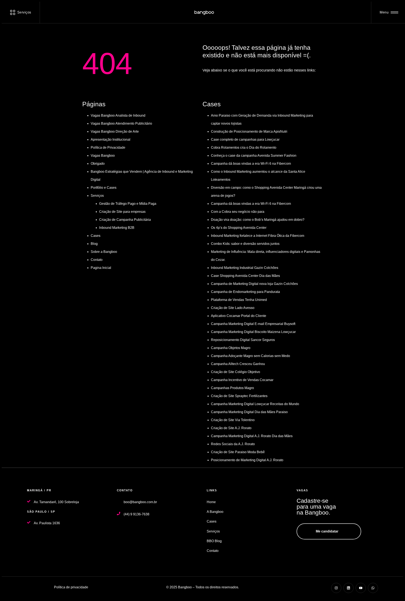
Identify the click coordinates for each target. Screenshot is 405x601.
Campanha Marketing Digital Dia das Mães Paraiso (249, 412)
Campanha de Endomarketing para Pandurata (245, 292)
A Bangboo (215, 511)
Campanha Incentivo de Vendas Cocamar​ (242, 380)
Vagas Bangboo (103, 155)
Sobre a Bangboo (104, 251)
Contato (97, 259)
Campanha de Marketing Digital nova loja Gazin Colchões (254, 284)
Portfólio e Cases (103, 187)
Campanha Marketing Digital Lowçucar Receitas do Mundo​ (255, 404)
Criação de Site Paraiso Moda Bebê (238, 452)
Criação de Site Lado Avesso (232, 308)
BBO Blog (214, 541)
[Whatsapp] (373, 588)
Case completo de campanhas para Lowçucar (245, 139)
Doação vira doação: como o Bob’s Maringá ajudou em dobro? (257, 219)
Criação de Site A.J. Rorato (231, 428)
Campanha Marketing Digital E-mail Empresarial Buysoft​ (253, 324)
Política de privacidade (71, 587)
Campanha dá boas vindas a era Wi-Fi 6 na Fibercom (251, 163)
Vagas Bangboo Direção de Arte (115, 131)
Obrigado (98, 163)
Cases (95, 235)
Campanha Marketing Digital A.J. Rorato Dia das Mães (252, 436)
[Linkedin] (348, 588)
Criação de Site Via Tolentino (233, 420)
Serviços (97, 195)
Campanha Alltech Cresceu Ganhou (238, 364)
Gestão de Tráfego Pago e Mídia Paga (127, 203)
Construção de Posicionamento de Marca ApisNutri (249, 131)
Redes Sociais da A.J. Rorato (233, 444)
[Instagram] (336, 588)
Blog (94, 243)
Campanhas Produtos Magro (232, 388)
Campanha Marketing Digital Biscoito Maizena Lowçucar (253, 332)
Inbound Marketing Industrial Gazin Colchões (244, 268)
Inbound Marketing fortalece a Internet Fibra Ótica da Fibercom (257, 235)
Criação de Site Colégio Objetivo (235, 372)
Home (211, 502)
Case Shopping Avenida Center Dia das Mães (245, 276)
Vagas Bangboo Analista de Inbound (118, 115)
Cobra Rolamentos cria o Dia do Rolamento (243, 147)
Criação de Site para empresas (122, 211)
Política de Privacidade (108, 147)
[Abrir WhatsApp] (394, 590)
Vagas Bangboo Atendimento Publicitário (121, 123)
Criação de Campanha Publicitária (125, 219)
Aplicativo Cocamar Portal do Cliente (238, 316)
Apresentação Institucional (110, 139)
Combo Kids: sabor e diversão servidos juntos (245, 243)
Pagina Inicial (101, 268)
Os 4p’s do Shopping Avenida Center (238, 227)
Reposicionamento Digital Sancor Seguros (243, 340)
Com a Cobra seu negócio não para (237, 211)
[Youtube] (361, 588)
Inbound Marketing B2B (116, 227)
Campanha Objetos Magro (230, 348)
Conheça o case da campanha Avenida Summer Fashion (253, 155)
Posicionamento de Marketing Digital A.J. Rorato (247, 460)
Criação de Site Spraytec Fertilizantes (239, 396)
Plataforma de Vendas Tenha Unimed (239, 300)
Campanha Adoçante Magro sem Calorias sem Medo (250, 356)
